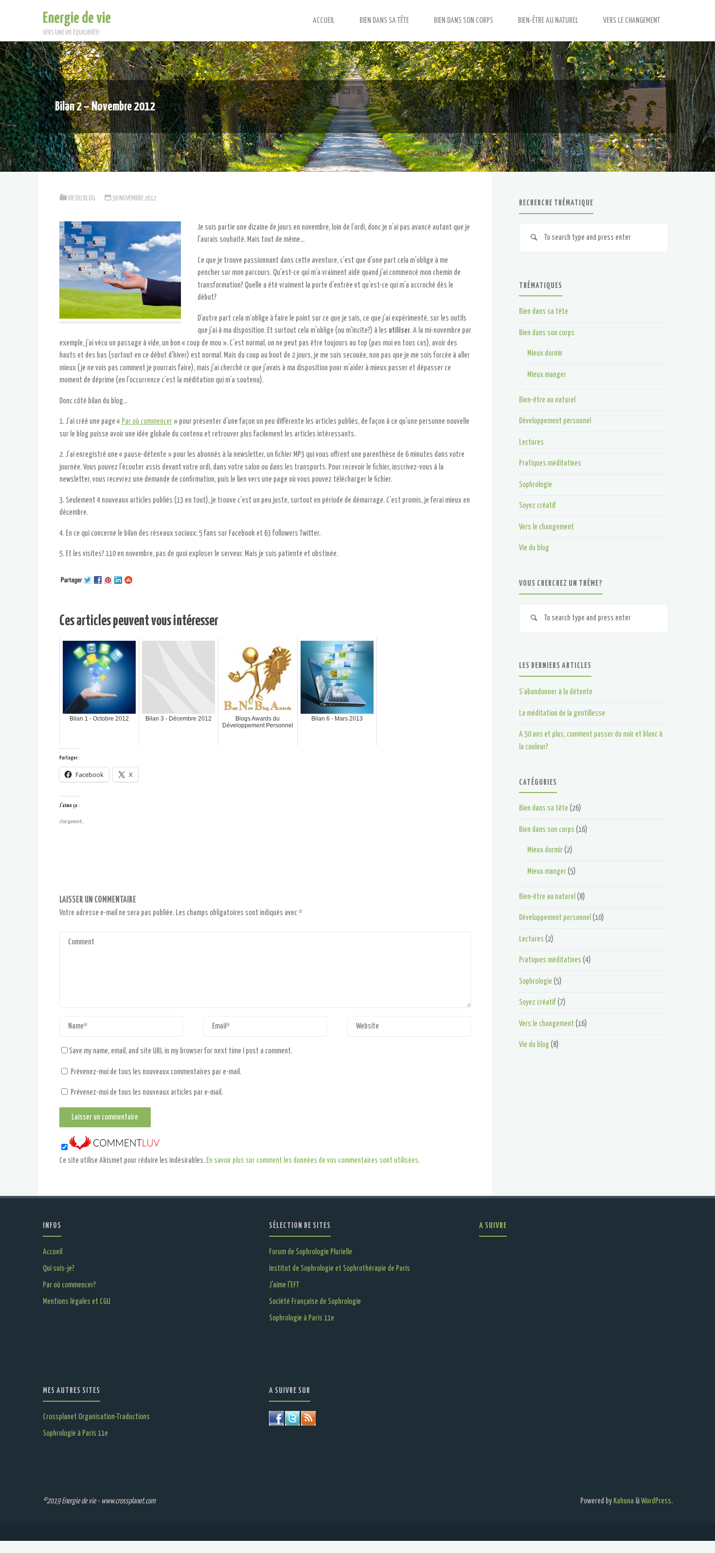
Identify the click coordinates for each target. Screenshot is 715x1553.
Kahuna (623, 1501)
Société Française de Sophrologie (315, 1301)
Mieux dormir (545, 353)
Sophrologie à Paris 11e (301, 1318)
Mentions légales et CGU (76, 1301)
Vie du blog (81, 198)
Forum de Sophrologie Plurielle (310, 1252)
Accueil (52, 1252)
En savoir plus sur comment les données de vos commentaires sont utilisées (312, 1160)
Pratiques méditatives (550, 463)
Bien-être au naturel (547, 400)
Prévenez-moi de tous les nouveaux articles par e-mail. (147, 1092)
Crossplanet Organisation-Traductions (96, 1417)
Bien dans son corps (546, 333)
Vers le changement (546, 527)
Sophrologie (535, 484)
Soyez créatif (537, 505)
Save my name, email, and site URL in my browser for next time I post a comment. (180, 1051)
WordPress (656, 1501)
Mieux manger (546, 375)
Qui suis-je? (58, 1268)
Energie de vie (77, 18)
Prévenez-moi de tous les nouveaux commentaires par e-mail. (156, 1072)
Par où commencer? (69, 1285)
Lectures (531, 442)
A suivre (493, 1225)
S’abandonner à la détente (555, 692)
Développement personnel (555, 421)
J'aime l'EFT (284, 1285)
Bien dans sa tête (543, 311)
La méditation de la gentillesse (562, 713)
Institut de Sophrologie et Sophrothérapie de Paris (339, 1268)
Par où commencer (147, 421)
